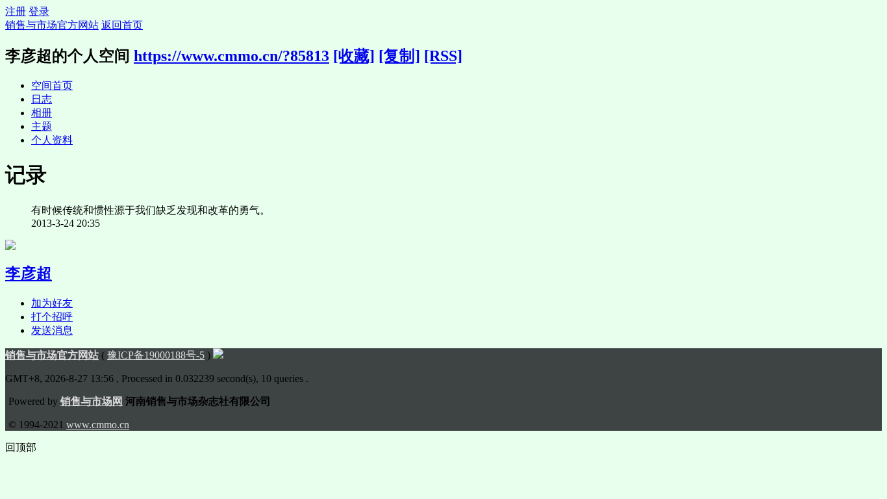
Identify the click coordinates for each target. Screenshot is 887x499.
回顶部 (20, 447)
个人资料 (52, 140)
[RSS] (443, 55)
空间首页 (52, 85)
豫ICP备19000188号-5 (156, 355)
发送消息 (52, 330)
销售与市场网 (91, 401)
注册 (15, 11)
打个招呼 (52, 316)
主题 (41, 126)
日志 (41, 99)
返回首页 (122, 25)
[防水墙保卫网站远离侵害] (218, 355)
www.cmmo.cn (97, 424)
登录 (39, 11)
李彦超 (28, 273)
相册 (41, 112)
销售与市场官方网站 (52, 25)
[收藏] (354, 55)
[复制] (399, 55)
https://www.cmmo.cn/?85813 (231, 55)
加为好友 (52, 303)
